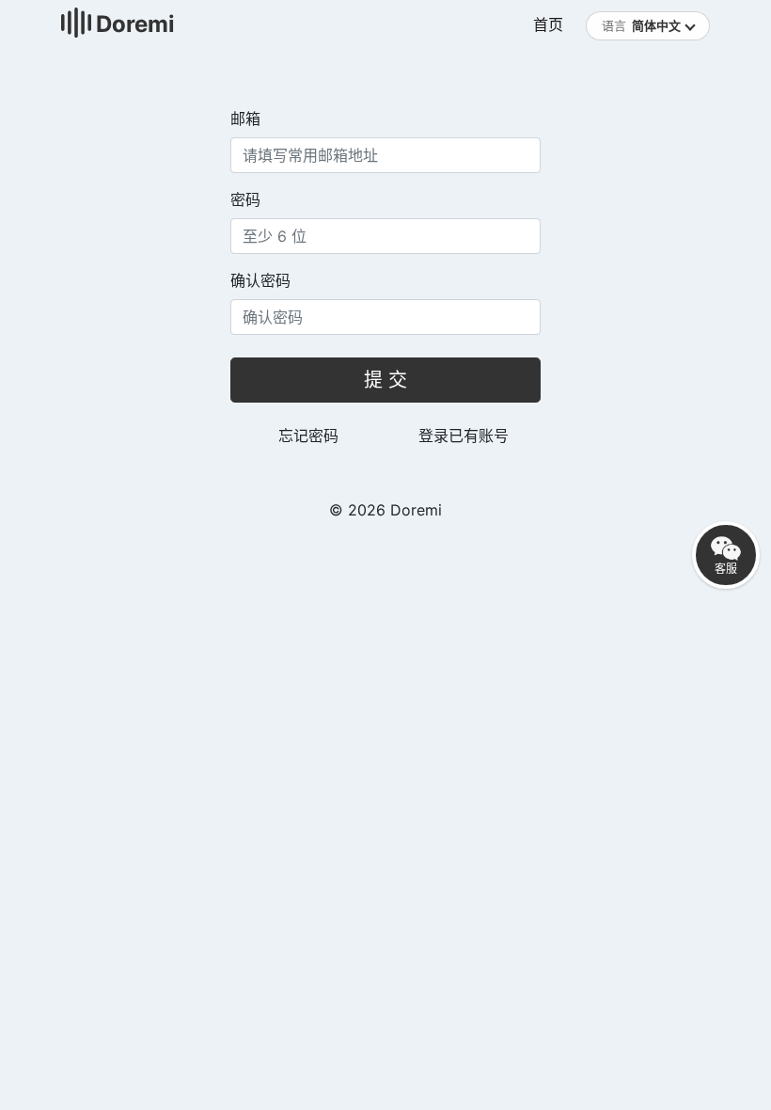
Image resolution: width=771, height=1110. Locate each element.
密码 (245, 199)
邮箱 (245, 118)
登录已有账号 (463, 435)
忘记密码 (308, 435)
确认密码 (260, 280)
